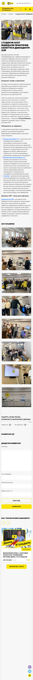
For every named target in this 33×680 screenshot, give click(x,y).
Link (17, 449)
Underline (7, 449)
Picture (19, 449)
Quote (13, 449)
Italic (5, 449)
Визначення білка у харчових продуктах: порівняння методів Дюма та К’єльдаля (15, 555)
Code (15, 449)
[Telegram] (29, 671)
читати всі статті (16, 566)
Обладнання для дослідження (7, 9)
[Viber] (29, 667)
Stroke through (9, 449)
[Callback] (29, 675)
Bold (2, 449)
